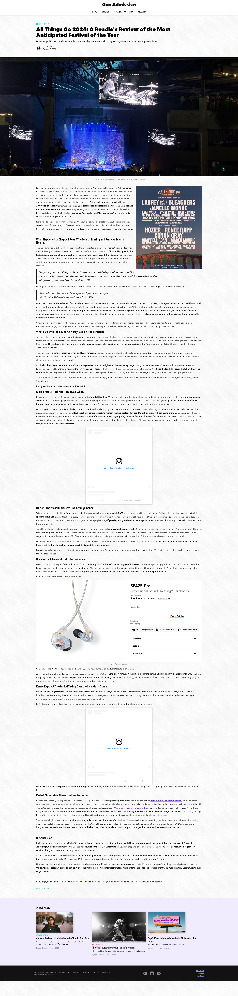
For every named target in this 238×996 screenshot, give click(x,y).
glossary (142, 12)
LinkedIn (119, 881)
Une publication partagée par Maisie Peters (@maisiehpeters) (119, 500)
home (94, 12)
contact (201, 973)
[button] (120, 12)
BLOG (131, 12)
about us (105, 12)
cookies (200, 976)
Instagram (106, 881)
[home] (119, 4)
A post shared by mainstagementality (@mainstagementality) (119, 781)
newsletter (79, 881)
